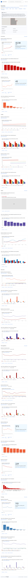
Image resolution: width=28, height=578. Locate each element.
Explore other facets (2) (4, 273)
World (18, 7)
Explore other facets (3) (4, 386)
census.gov (18, 48)
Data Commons (4, 1)
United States (11, 7)
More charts (25, 36)
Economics (7, 8)
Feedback (26, 1)
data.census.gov (7, 276)
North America (15, 7)
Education (16, 8)
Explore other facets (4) (4, 136)
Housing (24, 8)
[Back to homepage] (1, 1)
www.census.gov (3, 33)
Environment (2, 9)
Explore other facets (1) (4, 291)
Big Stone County (5, 7)
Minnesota (8, 7)
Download (3, 92)
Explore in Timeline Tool (10, 55)
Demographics (20, 8)
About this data (21, 48)
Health (10, 8)
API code (5, 55)
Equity (13, 8)
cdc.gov (4, 139)
